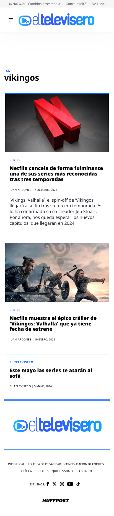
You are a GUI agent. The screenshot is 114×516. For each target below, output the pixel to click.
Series (15, 160)
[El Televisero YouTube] (70, 484)
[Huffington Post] (55, 501)
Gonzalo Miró (76, 3)
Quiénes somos (63, 471)
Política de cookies (34, 471)
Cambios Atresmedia (44, 3)
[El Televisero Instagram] (62, 484)
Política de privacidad (44, 464)
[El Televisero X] (54, 484)
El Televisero (21, 362)
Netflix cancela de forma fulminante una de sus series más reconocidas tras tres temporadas (56, 174)
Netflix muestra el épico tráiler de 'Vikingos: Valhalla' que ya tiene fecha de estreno (53, 324)
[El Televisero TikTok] (78, 484)
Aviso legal (16, 464)
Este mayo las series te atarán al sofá (51, 373)
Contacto (84, 471)
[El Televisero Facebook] (47, 484)
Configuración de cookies (84, 464)
